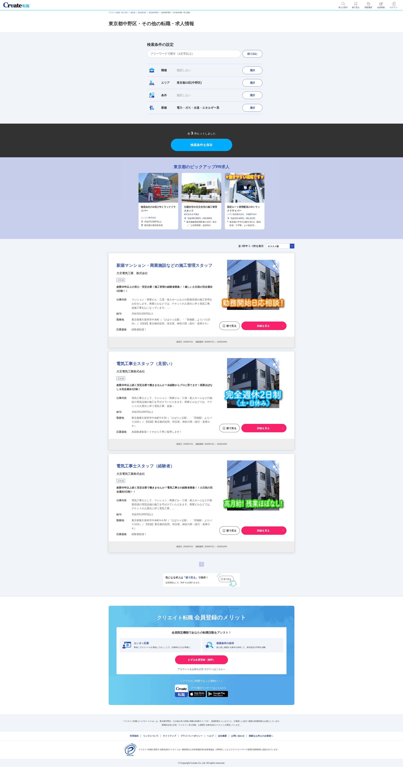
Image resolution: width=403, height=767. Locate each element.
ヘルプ (210, 736)
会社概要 (222, 736)
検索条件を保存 (201, 145)
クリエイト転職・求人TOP (118, 12)
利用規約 (134, 736)
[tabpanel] (201, 201)
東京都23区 (142, 12)
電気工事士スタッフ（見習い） (145, 363)
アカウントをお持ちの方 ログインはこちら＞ (201, 669)
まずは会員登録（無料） (201, 659)
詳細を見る (263, 326)
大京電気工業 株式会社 (132, 273)
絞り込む (252, 53)
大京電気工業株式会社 (130, 371)
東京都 (133, 12)
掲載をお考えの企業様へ (261, 736)
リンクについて (151, 736)
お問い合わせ (237, 736)
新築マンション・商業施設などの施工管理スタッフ (164, 265)
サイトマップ (169, 736)
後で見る (231, 326)
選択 (252, 70)
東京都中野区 (154, 12)
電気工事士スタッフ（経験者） (145, 466)
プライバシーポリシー (192, 736)
